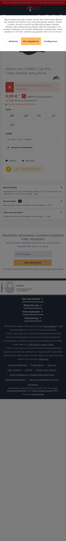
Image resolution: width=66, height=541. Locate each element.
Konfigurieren (50, 41)
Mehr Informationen (52, 31)
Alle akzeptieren (31, 41)
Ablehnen (13, 41)
